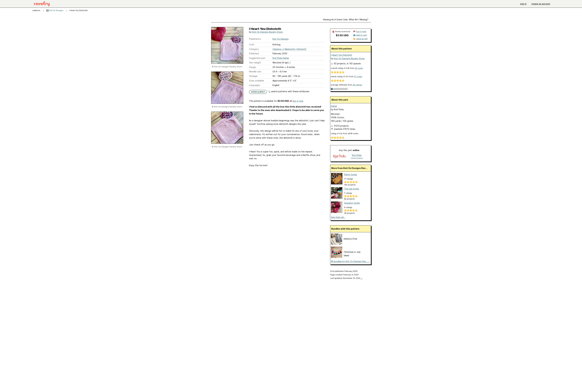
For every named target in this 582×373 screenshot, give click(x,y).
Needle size (255, 71)
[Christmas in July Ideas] (336, 257)
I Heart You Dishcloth (341, 55)
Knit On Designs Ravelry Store (267, 32)
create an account (540, 3)
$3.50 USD (342, 35)
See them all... (338, 217)
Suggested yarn (257, 58)
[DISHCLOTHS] (336, 244)
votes (359, 68)
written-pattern (258, 92)
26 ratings (357, 85)
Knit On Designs (56, 10)
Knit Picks (357, 155)
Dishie (334, 106)
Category (254, 49)
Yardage (253, 76)
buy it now (298, 101)
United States (357, 158)
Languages (254, 85)
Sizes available (256, 80)
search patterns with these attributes (289, 91)
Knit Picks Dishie (281, 58)
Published (254, 53)
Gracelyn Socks (352, 203)
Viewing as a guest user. (345, 19)
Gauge (252, 67)
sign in (523, 3)
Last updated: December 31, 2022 (346, 278)
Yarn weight (255, 62)
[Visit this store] (339, 156)
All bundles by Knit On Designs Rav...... (350, 261)
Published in (255, 39)
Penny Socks (350, 174)
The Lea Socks (351, 188)
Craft (251, 44)
